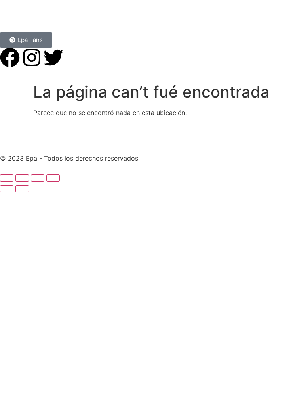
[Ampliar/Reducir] (6, 178)
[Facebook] (10, 57)
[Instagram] (32, 57)
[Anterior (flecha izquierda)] (6, 188)
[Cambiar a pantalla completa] (22, 178)
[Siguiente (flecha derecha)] (22, 188)
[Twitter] (53, 57)
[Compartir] (37, 178)
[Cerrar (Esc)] (53, 178)
